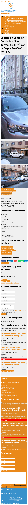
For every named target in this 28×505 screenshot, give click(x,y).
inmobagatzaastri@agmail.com (10, 283)
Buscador (6, 25)
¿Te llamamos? (5, 263)
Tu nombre (4, 294)
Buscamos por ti (5, 13)
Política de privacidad (20, 310)
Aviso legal (15, 500)
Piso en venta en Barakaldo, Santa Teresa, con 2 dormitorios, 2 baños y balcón (14, 425)
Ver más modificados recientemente (11, 449)
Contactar (3, 314)
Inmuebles (7, 16)
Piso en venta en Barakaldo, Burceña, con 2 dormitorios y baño (13, 348)
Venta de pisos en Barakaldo (15, 18)
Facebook (3, 261)
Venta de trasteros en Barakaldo (16, 21)
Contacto (6, 30)
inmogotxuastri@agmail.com (9, 10)
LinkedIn (10, 261)
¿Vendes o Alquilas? (9, 27)
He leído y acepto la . (14, 310)
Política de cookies (15, 497)
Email (15, 261)
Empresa (6, 28)
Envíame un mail (5, 281)
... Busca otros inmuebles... (14, 23)
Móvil (3, 464)
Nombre (4, 460)
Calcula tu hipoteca (6, 194)
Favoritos (6, 32)
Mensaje (4, 304)
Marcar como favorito (6, 192)
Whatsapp (21, 261)
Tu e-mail (4, 301)
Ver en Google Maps (7, 247)
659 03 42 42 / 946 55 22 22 (8, 12)
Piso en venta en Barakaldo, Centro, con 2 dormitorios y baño (14, 364)
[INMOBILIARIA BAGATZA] (11, 8)
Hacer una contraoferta (7, 189)
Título (2, 290)
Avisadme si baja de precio (8, 191)
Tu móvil (4, 297)
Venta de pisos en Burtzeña (15, 20)
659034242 (4, 279)
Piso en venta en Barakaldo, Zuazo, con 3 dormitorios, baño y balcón (13, 335)
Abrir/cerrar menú (6, 1)
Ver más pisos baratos (7, 371)
